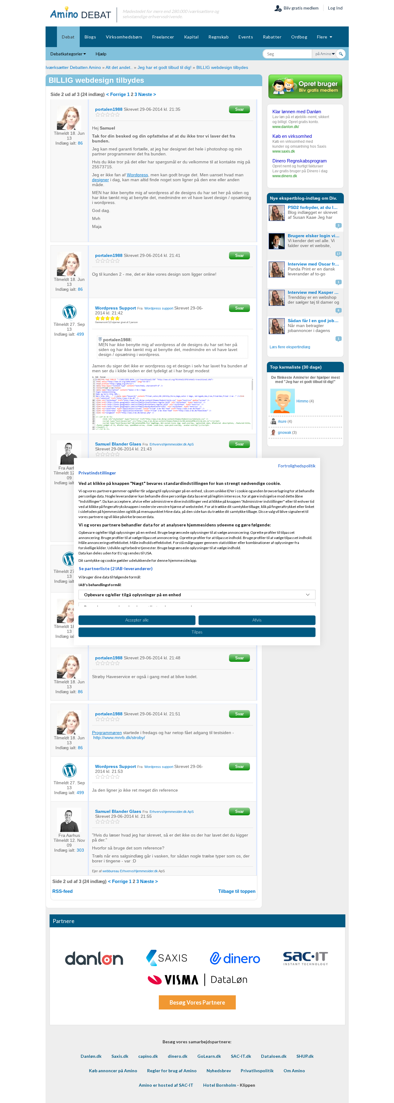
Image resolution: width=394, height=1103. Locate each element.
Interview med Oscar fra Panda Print (315, 264)
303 (80, 850)
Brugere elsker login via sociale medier (315, 235)
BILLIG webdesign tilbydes (222, 67)
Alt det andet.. (119, 67)
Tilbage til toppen (236, 891)
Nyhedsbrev (219, 1070)
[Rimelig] (102, 114)
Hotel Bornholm (219, 1085)
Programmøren (107, 732)
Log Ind (335, 7)
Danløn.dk (91, 1056)
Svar (239, 109)
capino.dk (148, 1056)
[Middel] (107, 114)
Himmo (302, 401)
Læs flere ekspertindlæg (290, 347)
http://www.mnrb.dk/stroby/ (119, 737)
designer (100, 179)
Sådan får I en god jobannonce (315, 320)
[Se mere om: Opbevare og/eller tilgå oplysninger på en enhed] (307, 595)
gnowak (284, 432)
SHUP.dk (305, 1056)
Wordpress (137, 174)
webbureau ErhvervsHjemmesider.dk (130, 871)
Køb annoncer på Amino (113, 1070)
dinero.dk (177, 1056)
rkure (282, 421)
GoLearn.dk (209, 1056)
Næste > (147, 94)
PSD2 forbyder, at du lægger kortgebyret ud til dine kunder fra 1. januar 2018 (315, 207)
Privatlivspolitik (257, 1070)
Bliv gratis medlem (300, 7)
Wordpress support (158, 308)
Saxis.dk (119, 1056)
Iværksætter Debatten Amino (73, 67)
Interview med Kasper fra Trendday (315, 292)
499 (80, 334)
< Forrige (116, 94)
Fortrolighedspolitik (297, 465)
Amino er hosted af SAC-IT (166, 1085)
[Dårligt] (97, 114)
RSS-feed (62, 891)
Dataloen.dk (274, 1056)
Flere (323, 36)
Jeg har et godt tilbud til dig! (164, 67)
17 (338, 253)
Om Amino (294, 1070)
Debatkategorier (66, 53)
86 (80, 143)
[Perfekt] (117, 114)
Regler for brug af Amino (172, 1070)
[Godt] (112, 114)
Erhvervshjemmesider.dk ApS (172, 444)
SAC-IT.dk (241, 1056)
